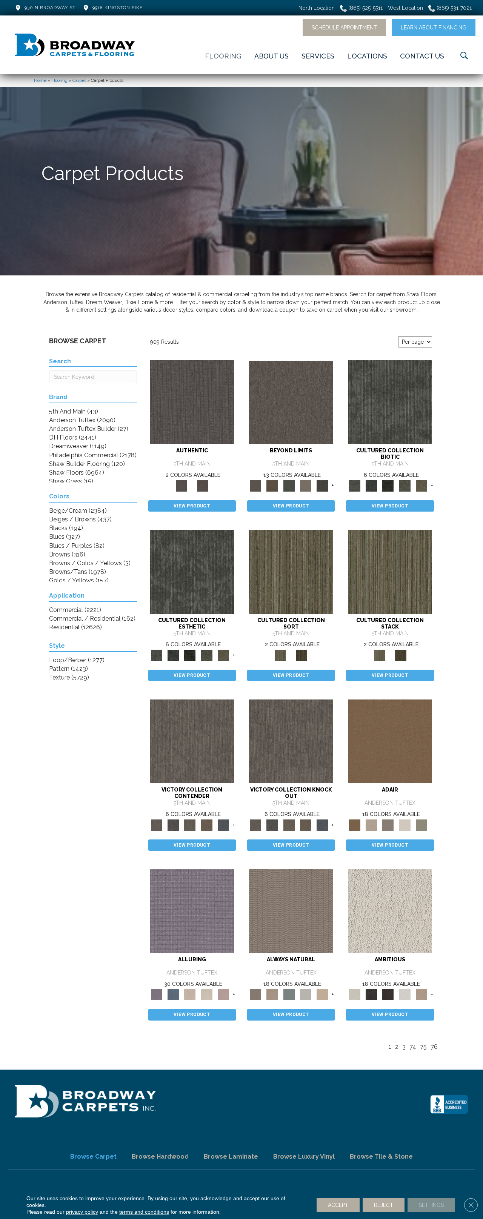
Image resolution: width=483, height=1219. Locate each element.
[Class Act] (388, 824)
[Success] (223, 824)
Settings (431, 1205)
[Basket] (272, 994)
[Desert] (291, 402)
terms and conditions (144, 1212)
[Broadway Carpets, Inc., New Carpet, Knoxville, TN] (449, 1104)
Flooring (59, 80)
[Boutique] (322, 994)
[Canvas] (390, 910)
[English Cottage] (421, 824)
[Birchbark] (206, 994)
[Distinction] (421, 485)
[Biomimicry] (390, 402)
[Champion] (173, 824)
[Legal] (192, 402)
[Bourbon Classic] (390, 741)
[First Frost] (404, 994)
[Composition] (404, 485)
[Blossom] (223, 994)
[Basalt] (190, 994)
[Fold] (291, 571)
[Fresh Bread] (421, 994)
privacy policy (82, 1212)
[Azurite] (173, 994)
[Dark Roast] (388, 994)
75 (423, 1046)
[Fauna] (272, 485)
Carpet (79, 80)
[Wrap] (301, 655)
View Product (192, 506)
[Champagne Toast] (371, 824)
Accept (338, 1205)
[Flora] (289, 485)
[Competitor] (190, 824)
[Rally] (206, 824)
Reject (383, 1205)
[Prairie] (305, 485)
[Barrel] (291, 910)
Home (40, 80)
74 (412, 1046)
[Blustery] (305, 994)
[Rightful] (202, 485)
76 (434, 1046)
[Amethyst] (192, 910)
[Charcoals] (371, 994)
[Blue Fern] (289, 994)
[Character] (371, 485)
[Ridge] (322, 485)
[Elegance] (404, 824)
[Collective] (388, 485)
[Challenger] (192, 741)
